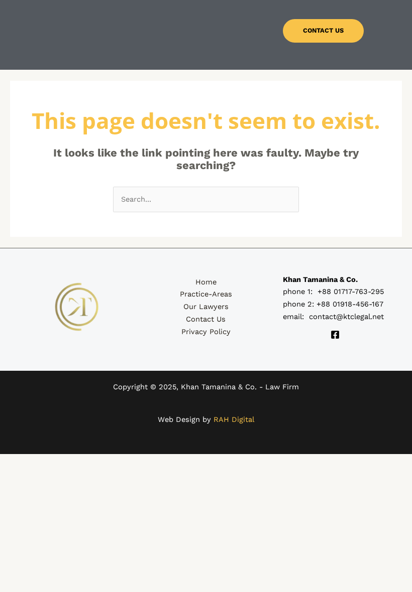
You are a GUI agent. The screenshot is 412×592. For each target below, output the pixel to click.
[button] (152, 35)
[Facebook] (335, 334)
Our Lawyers (206, 306)
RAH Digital (234, 419)
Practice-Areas (206, 294)
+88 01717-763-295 (351, 291)
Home (206, 281)
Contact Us (206, 319)
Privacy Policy (206, 331)
